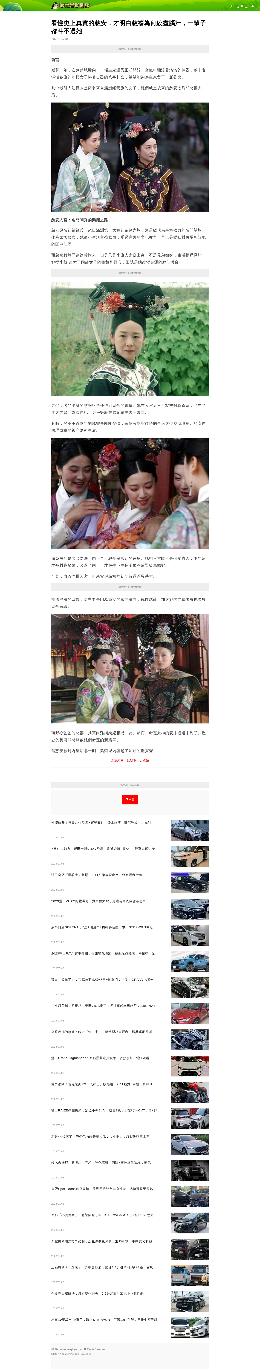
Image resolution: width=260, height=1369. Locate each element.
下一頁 (130, 799)
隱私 (83, 1354)
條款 (77, 1354)
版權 (88, 1354)
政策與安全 (68, 1354)
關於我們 (56, 1354)
